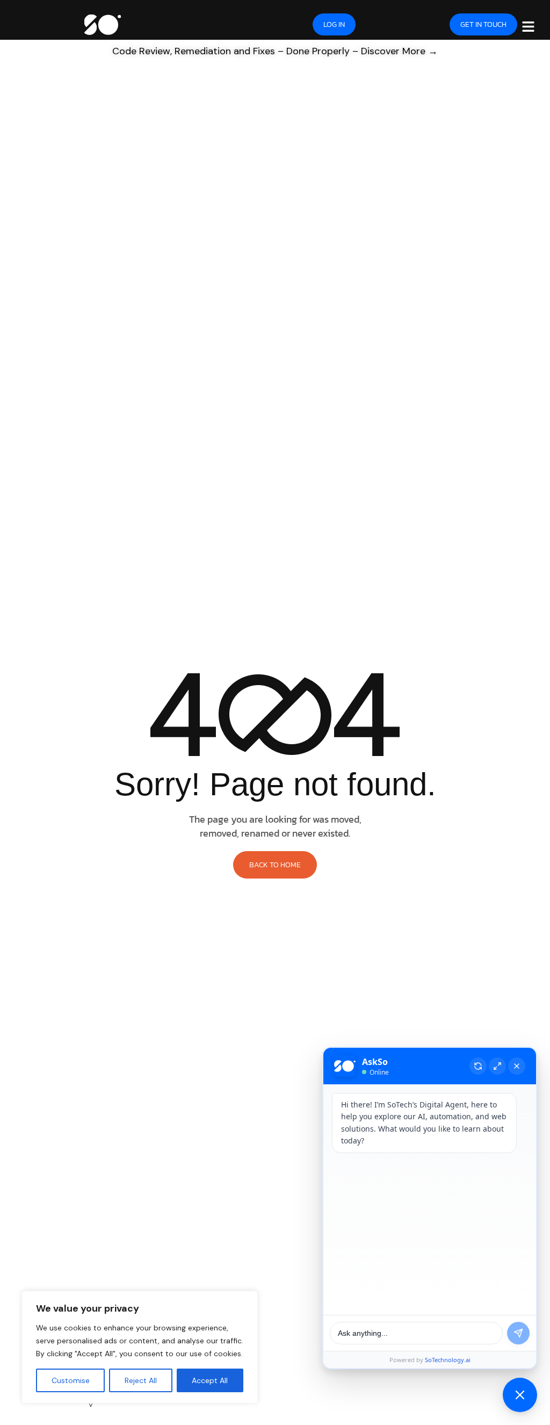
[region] (139, 1347)
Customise (71, 1380)
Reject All (141, 1380)
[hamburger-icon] (528, 26)
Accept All (210, 1380)
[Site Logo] (102, 23)
